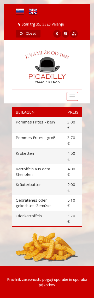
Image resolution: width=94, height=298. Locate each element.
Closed (30, 33)
